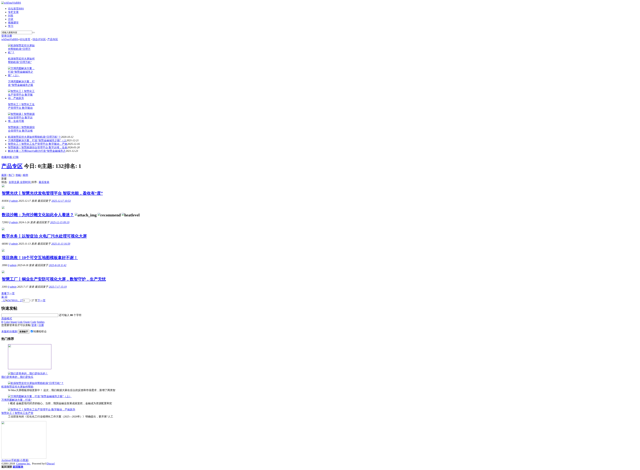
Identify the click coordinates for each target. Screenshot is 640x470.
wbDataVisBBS (9, 39)
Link (20, 322)
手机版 (15, 460)
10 (16, 300)
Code (33, 322)
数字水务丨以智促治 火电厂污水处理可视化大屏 (44, 236)
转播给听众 (40, 331)
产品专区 (52, 39)
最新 (4, 175)
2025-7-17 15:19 (58, 286)
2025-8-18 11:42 (57, 265)
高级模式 (6, 318)
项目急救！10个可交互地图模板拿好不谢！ (40, 257)
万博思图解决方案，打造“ (16, 399)
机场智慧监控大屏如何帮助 (17, 386)
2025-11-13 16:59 (60, 243)
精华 (25, 175)
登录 (4, 35)
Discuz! (51, 463)
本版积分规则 (9, 331)
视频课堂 (13, 22)
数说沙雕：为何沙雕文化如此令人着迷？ (38, 215)
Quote (26, 322)
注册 (9, 35)
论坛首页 (16, 8)
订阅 (15, 157)
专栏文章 (13, 12)
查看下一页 (8, 293)
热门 (11, 175)
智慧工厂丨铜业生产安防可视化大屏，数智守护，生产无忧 (54, 279)
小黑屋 (24, 460)
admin (14, 200)
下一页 (42, 300)
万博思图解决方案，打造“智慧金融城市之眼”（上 (37, 140)
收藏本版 (7, 157)
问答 (10, 15)
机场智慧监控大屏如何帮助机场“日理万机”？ (34, 136)
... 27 (20, 300)
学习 (10, 26)
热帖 (18, 175)
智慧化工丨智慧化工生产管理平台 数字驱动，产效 (37, 143)
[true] (33, 32)
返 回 (4, 296)
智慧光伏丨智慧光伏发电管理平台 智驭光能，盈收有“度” (52, 193)
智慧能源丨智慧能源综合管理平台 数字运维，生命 (37, 147)
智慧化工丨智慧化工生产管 (17, 413)
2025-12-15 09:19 (59, 222)
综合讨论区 (39, 39)
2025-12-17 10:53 (61, 200)
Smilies (40, 322)
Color (7, 322)
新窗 (4, 178)
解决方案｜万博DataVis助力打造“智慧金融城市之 (37, 150)
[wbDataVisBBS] (11, 2)
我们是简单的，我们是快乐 (17, 377)
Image (13, 322)
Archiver (6, 460)
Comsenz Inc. (23, 463)
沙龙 (10, 19)
